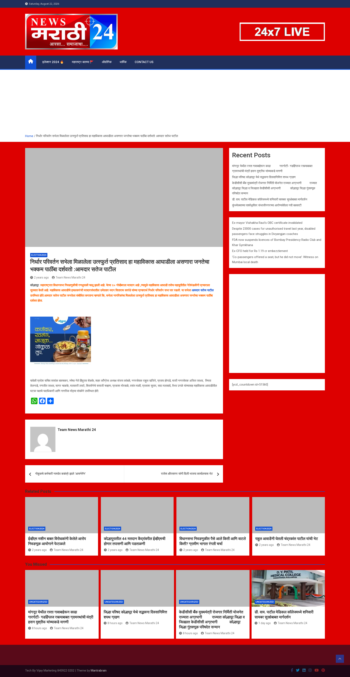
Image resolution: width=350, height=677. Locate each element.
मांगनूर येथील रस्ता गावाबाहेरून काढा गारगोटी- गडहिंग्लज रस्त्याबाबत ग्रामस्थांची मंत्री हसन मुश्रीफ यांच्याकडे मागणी (60, 617)
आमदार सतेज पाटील (203, 290)
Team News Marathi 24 (70, 277)
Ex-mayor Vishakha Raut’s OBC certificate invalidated (267, 223)
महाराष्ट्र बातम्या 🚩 (83, 62)
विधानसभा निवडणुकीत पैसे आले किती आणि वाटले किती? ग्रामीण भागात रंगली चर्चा (212, 541)
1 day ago (264, 623)
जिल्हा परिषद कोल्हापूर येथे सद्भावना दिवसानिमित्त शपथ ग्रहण (264, 177)
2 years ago (41, 277)
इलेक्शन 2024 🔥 (53, 62)
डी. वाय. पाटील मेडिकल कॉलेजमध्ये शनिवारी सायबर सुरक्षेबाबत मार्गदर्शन (269, 199)
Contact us (144, 62)
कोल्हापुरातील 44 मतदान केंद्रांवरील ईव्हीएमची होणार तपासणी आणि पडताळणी (134, 541)
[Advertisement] (175, 103)
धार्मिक (123, 62)
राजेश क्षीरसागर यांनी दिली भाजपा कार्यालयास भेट (187, 474)
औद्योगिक (107, 62)
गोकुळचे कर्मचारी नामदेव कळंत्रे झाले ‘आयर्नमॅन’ (60, 474)
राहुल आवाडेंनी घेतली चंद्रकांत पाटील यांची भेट (286, 538)
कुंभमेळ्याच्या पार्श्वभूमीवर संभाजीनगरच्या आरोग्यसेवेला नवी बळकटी (266, 205)
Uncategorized (38, 602)
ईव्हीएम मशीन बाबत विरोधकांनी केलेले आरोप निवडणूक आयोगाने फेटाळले (57, 541)
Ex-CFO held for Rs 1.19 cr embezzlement (260, 251)
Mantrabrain (99, 670)
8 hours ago (39, 628)
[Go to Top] (340, 659)
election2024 (38, 255)
